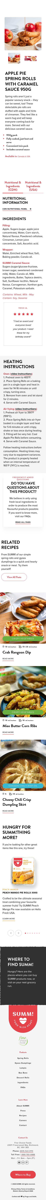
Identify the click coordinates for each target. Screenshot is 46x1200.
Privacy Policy (16, 1189)
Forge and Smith (30, 1196)
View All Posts (14, 577)
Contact (23, 1125)
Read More (8, 658)
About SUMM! (23, 1106)
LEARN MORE (9, 918)
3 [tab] (30, 933)
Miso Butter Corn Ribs (20, 726)
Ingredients (23, 1082)
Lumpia (23, 1068)
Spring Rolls (23, 1058)
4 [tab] (32, 933)
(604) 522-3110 (26, 1151)
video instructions (21, 374)
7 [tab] (39, 933)
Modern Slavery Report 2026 (23, 1191)
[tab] (13, 187)
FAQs (23, 1087)
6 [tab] (36, 933)
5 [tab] (34, 933)
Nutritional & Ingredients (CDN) (13, 186)
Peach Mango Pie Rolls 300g (20, 892)
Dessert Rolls (23, 1077)
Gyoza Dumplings (23, 1063)
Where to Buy (23, 1174)
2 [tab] (27, 933)
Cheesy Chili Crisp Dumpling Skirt (17, 802)
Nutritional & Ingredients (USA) (33, 186)
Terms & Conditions (28, 1189)
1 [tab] (25, 933)
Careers (23, 1120)
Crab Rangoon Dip (17, 652)
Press (23, 1110)
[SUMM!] (23, 1019)
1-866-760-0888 (28, 1154)
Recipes (23, 1115)
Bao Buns (23, 1072)
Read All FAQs (23, 522)
